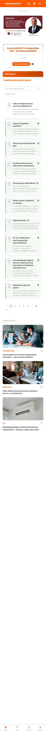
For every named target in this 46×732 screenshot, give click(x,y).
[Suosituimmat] (34, 3)
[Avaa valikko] (39, 3)
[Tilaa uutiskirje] (28, 3)
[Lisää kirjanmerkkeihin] (41, 351)
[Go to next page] (6, 309)
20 (36, 306)
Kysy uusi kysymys (21, 64)
